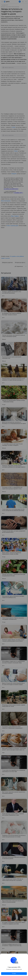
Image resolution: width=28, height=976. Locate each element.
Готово (14, 973)
